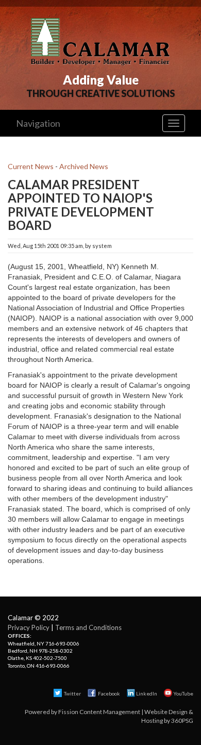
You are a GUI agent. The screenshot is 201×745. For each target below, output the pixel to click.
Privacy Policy (28, 627)
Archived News (83, 166)
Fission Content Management (99, 712)
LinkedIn (146, 693)
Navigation (38, 123)
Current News (31, 166)
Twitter (72, 693)
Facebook (109, 693)
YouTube (183, 693)
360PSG (182, 720)
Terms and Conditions (88, 627)
